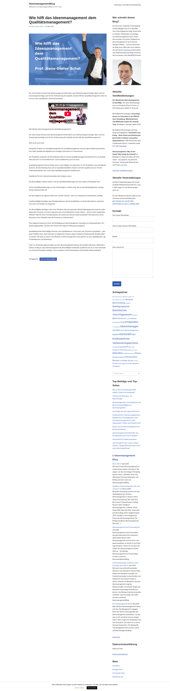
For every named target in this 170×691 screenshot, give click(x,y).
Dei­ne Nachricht (118, 247)
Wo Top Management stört (121, 604)
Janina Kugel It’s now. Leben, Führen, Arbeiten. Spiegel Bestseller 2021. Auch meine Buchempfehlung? (126, 445)
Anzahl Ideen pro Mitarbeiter (121, 296)
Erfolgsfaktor (131, 322)
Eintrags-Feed (117, 669)
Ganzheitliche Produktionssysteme (124, 439)
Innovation (116, 330)
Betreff (114, 236)
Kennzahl (125, 334)
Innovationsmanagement (129, 330)
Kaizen (115, 334)
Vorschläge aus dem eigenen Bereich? (126, 411)
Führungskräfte (116, 326)
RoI (120, 360)
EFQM (122, 322)
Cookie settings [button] (79, 688)
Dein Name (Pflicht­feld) (120, 215)
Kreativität (121, 347)
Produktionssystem (128, 353)
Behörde (129, 299)
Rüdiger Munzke (127, 360)
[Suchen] (139, 373)
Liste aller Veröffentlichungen (122, 170)
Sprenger (136, 360)
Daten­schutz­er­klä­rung (120, 654)
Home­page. (127, 50)
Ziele (130, 363)
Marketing (123, 350)
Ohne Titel (116, 464)
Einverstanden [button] (92, 688)
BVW (119, 318)
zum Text (124, 165)
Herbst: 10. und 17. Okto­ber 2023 (127, 204)
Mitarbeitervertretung (132, 350)
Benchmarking (118, 303)
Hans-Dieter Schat (37, 26)
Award (123, 299)
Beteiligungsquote (120, 306)
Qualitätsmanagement (48, 259)
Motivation (117, 353)
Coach (128, 318)
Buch (114, 318)
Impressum (116, 637)
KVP (126, 347)
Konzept (114, 347)
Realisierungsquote (118, 357)
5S (113, 296)
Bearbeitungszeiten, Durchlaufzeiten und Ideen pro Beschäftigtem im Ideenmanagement (126, 405)
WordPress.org (117, 677)
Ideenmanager (129, 326)
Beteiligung (127, 303)
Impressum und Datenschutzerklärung (127, 5)
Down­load (122, 146)
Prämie (138, 353)
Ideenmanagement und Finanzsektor (125, 527)
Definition (133, 318)
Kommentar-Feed (118, 673)
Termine (115, 363)
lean (130, 347)
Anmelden (116, 666)
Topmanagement (123, 363)
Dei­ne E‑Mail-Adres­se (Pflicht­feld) (124, 226)
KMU (134, 334)
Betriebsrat (135, 315)
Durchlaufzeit (116, 322)
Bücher (123, 318)
